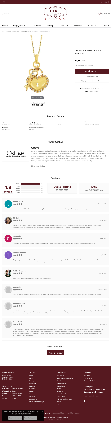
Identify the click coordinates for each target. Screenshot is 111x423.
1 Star (18, 192)
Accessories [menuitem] (33, 399)
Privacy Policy (45, 413)
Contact (105, 25)
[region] (37, 67)
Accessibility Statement (73, 413)
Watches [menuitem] (32, 396)
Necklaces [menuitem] (32, 383)
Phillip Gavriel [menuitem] (61, 394)
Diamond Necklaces (26, 31)
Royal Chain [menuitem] (61, 396)
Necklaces (16, 31)
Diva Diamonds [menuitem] (62, 381)
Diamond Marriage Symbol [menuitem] (65, 378)
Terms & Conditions (58, 413)
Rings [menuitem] (31, 378)
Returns (100, 81)
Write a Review (55, 352)
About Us (91, 25)
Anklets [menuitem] (31, 391)
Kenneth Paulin (19, 303)
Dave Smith (17, 321)
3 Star (18, 188)
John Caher (17, 287)
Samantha (17, 236)
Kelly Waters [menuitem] (61, 386)
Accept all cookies (30, 418)
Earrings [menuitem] (32, 381)
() (41, 184)
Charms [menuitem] (32, 388)
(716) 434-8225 (37, 105)
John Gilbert (18, 201)
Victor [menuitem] (58, 404)
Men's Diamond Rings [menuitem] (36, 401)
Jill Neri (16, 218)
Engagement (19, 25)
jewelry (9, 31)
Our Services (88, 378)
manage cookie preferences (21, 414)
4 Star (18, 186)
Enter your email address (93, 392)
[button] (105, 2)
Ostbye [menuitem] (59, 388)
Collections (35, 25)
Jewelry (49, 25)
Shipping (83, 81)
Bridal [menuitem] (31, 376)
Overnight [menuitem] (60, 391)
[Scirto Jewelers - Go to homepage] (55, 13)
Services (78, 25)
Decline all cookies (15, 418)
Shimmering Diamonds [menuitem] (64, 399)
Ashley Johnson (19, 271)
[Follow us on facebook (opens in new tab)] (3, 2)
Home (5, 25)
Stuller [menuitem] (59, 401)
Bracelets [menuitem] (32, 386)
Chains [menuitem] (31, 394)
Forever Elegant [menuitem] (62, 383)
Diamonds (63, 25)
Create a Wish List (90, 381)
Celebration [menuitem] (60, 376)
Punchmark (59, 420)
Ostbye (59, 124)
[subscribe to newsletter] (102, 396)
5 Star (18, 184)
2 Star (18, 190)
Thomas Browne (19, 252)
